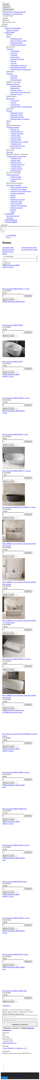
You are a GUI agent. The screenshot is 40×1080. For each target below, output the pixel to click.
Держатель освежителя (18, 193)
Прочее (13, 212)
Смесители (9, 49)
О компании (6, 1051)
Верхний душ (15, 129)
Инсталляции (10, 98)
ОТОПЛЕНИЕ (9, 214)
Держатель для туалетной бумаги (21, 191)
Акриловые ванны (16, 38)
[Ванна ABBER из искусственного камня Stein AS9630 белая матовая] (20, 569)
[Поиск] (4, 231)
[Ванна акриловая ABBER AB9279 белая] (20, 869)
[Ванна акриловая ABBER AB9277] (20, 349)
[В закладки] (15, 299)
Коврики (13, 210)
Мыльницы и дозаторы (18, 199)
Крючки (13, 197)
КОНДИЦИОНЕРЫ (11, 220)
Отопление (5, 1037)
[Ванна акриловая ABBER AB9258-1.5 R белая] (20, 458)
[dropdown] (3, 2)
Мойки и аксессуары (12, 84)
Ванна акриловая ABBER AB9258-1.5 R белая (16, 471)
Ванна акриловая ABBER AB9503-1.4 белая (15, 772)
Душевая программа (12, 127)
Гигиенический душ (17, 131)
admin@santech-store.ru (9, 1043)
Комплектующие (16, 170)
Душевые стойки (16, 140)
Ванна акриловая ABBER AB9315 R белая (15, 954)
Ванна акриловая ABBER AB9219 (12, 325)
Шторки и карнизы (16, 208)
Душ (3, 1035)
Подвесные (14, 78)
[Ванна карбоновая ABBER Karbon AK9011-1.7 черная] (20, 494)
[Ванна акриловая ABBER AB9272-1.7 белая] (20, 276)
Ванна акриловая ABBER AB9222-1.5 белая (15, 845)
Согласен (4, 1078)
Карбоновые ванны (16, 43)
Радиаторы (9, 218)
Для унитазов (15, 100)
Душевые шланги (16, 144)
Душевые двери (15, 160)
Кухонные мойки (16, 86)
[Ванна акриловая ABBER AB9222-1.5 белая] (20, 832)
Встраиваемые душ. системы (19, 142)
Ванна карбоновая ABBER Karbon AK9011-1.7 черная (18, 507)
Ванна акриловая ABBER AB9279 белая (14, 881)
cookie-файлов (19, 1075)
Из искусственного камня (18, 41)
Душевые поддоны (16, 168)
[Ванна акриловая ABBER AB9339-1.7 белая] (20, 385)
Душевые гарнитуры (17, 133)
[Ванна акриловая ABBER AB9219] (20, 312)
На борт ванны (15, 57)
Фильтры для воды (16, 90)
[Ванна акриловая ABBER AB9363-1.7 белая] (20, 905)
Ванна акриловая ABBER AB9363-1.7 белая (15, 918)
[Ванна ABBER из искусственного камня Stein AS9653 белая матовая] (20, 531)
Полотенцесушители (12, 216)
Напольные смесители (17, 59)
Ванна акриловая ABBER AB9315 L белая (15, 434)
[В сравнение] (17, 299)
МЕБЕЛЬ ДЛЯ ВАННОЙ (12, 28)
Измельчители (15, 88)
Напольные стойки (16, 201)
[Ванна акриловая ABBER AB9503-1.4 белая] (20, 759)
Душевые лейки (15, 135)
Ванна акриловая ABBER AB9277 (12, 361)
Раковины (9, 73)
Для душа (14, 63)
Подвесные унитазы (17, 115)
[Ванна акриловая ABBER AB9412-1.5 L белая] (20, 646)
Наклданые (14, 76)
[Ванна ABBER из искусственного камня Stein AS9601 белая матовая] (20, 682)
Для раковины (15, 51)
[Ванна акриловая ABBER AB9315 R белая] (20, 941)
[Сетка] (4, 263)
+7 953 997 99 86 (7, 1041)
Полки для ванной (16, 203)
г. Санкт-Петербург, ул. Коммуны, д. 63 (14, 1048)
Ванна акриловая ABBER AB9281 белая (14, 991)
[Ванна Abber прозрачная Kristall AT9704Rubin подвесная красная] (20, 721)
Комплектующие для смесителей (21, 69)
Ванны (8, 36)
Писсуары (9, 152)
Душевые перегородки (18, 164)
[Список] (8, 263)
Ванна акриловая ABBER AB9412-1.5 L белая (16, 659)
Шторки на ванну (16, 162)
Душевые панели (16, 137)
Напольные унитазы (17, 113)
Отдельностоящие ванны (18, 45)
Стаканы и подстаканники (19, 205)
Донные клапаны (16, 177)
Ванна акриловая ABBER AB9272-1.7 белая (15, 289)
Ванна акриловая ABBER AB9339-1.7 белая (15, 398)
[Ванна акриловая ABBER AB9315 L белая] (20, 421)
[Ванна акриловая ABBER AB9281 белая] (20, 978)
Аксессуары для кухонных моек (20, 92)
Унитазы (9, 111)
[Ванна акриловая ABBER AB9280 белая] (20, 796)
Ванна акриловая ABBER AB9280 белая (14, 809)
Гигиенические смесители (19, 65)
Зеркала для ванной (12, 30)
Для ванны (14, 55)
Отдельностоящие (16, 80)
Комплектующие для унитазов (20, 119)
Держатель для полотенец (18, 189)
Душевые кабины (16, 166)
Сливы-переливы (16, 179)
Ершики (13, 195)
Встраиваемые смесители (18, 67)
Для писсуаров (15, 104)
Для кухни (14, 53)
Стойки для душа (16, 148)
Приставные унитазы (17, 117)
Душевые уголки (16, 158)
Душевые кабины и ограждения (16, 156)
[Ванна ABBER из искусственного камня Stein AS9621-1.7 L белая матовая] (20, 608)
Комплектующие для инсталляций (21, 106)
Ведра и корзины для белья (19, 187)
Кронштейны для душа (18, 146)
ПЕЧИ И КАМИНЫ (11, 222)
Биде (7, 123)
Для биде (13, 61)
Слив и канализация (12, 175)
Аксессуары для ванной (13, 185)
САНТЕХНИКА (10, 32)
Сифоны (13, 181)
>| (10, 1005)
